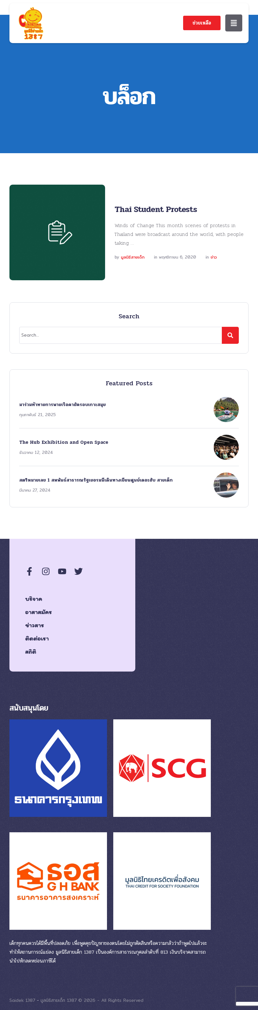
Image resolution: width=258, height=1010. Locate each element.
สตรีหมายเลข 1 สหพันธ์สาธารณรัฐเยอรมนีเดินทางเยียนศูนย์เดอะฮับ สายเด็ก (96, 480)
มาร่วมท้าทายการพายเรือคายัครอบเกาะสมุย (62, 404)
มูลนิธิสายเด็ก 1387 (59, 1000)
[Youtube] (62, 571)
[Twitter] (78, 571)
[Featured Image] (57, 232)
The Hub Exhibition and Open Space (63, 442)
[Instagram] (46, 571)
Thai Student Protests (156, 209)
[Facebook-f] (29, 571)
